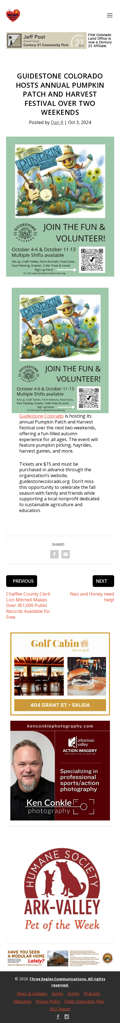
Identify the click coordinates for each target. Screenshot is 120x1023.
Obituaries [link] (22, 1001)
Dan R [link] (57, 122)
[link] (13, 15)
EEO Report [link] (60, 1009)
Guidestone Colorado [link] (41, 416)
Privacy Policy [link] (48, 1001)
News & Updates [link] (32, 993)
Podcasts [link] (92, 993)
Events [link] (74, 993)
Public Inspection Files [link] (84, 1001)
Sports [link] (57, 993)
